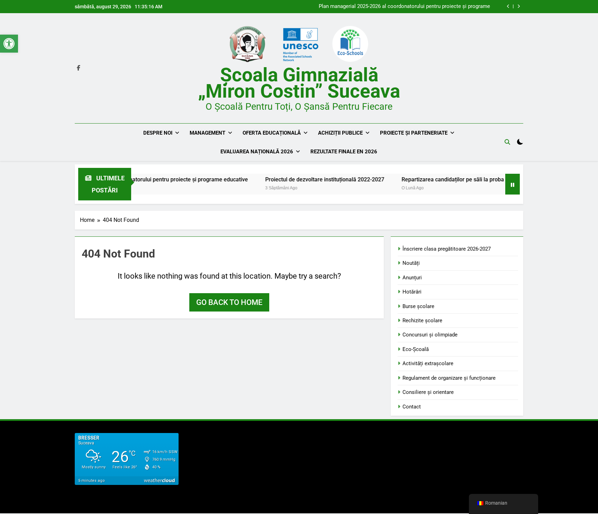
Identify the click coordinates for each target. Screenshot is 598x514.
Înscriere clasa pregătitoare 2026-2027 (446, 249)
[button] (9, 44)
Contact (411, 407)
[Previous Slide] (508, 6)
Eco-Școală (415, 349)
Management (207, 133)
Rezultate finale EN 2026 (343, 151)
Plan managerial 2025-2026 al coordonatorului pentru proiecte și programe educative (404, 6)
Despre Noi (157, 133)
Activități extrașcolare (427, 363)
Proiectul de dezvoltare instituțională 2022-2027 (309, 179)
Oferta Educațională (272, 133)
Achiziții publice (340, 133)
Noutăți (411, 263)
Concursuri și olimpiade (429, 335)
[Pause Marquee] (512, 184)
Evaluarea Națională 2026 (256, 151)
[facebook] (78, 68)
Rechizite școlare (422, 320)
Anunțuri (412, 277)
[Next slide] (518, 6)
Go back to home (229, 302)
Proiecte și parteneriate (413, 133)
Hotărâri (412, 292)
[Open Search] (507, 142)
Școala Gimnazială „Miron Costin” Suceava (299, 83)
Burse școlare (418, 306)
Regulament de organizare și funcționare (449, 378)
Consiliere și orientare (428, 392)
